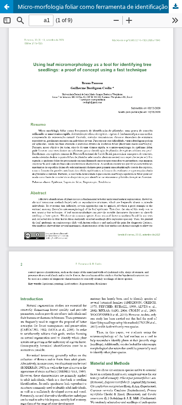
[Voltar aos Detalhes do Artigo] (6, 6)
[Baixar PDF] (175, 6)
